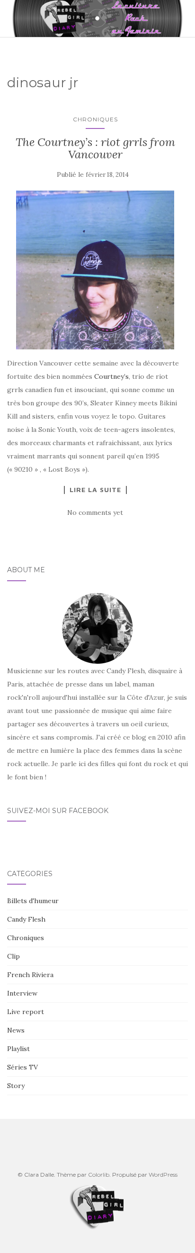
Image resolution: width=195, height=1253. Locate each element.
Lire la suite (95, 490)
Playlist (18, 1048)
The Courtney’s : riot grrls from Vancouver (95, 148)
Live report (25, 1011)
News (16, 1030)
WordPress (163, 1174)
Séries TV (22, 1067)
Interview (22, 993)
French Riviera (30, 974)
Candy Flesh (26, 919)
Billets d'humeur (33, 900)
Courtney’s (111, 376)
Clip (13, 956)
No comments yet (95, 512)
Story (16, 1085)
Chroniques (95, 119)
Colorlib (98, 1174)
